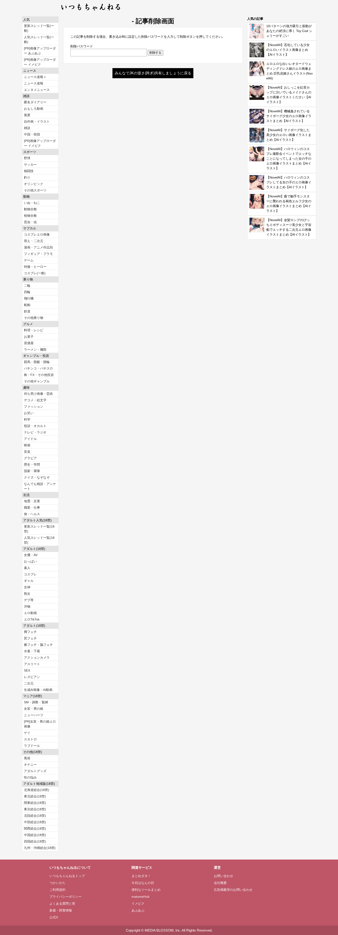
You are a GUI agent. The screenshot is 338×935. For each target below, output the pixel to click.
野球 (27, 158)
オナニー (30, 764)
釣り (27, 177)
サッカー (30, 164)
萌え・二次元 (33, 241)
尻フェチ (30, 638)
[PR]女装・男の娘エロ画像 (40, 724)
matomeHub (140, 896)
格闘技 (29, 171)
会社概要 (220, 883)
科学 (27, 419)
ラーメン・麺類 (35, 349)
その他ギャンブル (37, 381)
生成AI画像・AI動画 (38, 690)
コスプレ (30, 574)
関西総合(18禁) (35, 828)
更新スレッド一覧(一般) (39, 28)
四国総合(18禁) (35, 841)
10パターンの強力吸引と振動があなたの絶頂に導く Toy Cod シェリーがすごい (289, 31)
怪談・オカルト (35, 426)
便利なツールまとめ (146, 890)
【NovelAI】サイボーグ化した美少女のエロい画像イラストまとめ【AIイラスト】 (288, 134)
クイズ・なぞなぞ (37, 477)
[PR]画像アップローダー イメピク (40, 62)
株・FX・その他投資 (39, 375)
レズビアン (32, 677)
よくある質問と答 (62, 903)
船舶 (27, 305)
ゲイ (27, 733)
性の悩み (30, 777)
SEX (27, 670)
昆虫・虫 (30, 222)
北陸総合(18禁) (35, 815)
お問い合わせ (223, 876)
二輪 (27, 285)
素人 (27, 568)
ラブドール (32, 745)
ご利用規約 (57, 890)
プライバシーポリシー (65, 896)
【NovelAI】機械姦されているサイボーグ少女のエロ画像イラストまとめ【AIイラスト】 (288, 116)
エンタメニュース (37, 90)
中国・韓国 (32, 134)
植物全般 (30, 215)
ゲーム (29, 260)
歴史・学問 (32, 464)
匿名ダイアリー (35, 102)
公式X (53, 917)
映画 (27, 445)
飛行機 (29, 298)
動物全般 (30, 209)
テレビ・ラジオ (35, 432)
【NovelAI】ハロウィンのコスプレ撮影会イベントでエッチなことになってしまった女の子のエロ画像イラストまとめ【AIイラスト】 (288, 158)
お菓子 (29, 336)
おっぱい (30, 561)
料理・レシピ (33, 330)
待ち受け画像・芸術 (38, 393)
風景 (27, 115)
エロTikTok (32, 619)
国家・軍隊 (32, 471)
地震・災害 (32, 501)
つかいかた (57, 883)
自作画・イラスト (37, 121)
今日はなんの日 (143, 883)
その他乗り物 (33, 318)
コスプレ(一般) (35, 273)
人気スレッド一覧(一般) (39, 39)
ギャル (29, 581)
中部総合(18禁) (35, 822)
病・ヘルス (32, 514)
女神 (27, 587)
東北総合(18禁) (35, 796)
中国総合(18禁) (35, 835)
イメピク (138, 903)
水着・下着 (32, 651)
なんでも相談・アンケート (40, 486)
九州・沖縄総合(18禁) (40, 848)
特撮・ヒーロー (35, 266)
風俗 (27, 758)
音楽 (27, 451)
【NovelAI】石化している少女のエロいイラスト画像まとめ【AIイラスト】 (288, 49)
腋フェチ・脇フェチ (38, 644)
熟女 (27, 593)
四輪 (27, 292)
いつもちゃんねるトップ (67, 876)
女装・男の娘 (33, 708)
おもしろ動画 (33, 108)
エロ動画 (30, 613)
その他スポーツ (35, 190)
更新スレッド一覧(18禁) (39, 529)
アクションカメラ (37, 657)
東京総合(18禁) (35, 809)
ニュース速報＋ (35, 77)
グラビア (30, 458)
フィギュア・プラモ (38, 254)
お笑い (29, 413)
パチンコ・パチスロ (38, 368)
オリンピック (33, 184)
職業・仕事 (32, 507)
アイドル (30, 439)
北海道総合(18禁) (36, 790)
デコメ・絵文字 (35, 400)
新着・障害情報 (60, 910)
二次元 (29, 683)
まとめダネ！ (141, 876)
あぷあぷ (138, 910)
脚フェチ (30, 632)
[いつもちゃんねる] (91, 11)
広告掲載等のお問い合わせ (233, 890)
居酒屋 (29, 343)
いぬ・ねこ (32, 203)
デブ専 (29, 600)
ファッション (33, 406)
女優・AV (30, 555)
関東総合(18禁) (35, 803)
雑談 (27, 128)
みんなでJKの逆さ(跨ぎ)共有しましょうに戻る (153, 73)
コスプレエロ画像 (37, 234)
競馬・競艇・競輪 (37, 362)
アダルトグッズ (35, 771)
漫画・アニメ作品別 (38, 247)
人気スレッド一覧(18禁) (39, 540)
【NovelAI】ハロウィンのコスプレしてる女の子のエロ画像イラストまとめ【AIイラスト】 (288, 182)
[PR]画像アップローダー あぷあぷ (40, 50)
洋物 (27, 606)
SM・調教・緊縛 (36, 702)
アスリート (32, 664)
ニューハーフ (33, 715)
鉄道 (27, 311)
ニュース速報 (33, 83)
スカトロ (30, 739)
